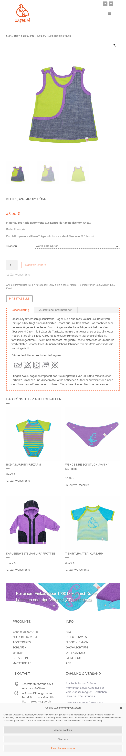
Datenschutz (75, 652)
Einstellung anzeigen (63, 748)
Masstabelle (22, 663)
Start (8, 35)
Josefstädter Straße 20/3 (37, 684)
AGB (68, 663)
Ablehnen (63, 739)
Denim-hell (108, 285)
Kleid (9, 288)
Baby (98, 285)
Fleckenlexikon (77, 642)
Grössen (11, 246)
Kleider (41, 35)
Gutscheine (21, 658)
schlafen (19, 647)
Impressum (73, 658)
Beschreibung (20, 309)
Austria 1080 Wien (33, 688)
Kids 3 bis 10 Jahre (25, 637)
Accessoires (22, 642)
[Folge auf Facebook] (105, 3)
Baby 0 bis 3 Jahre (24, 35)
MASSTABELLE (19, 298)
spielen (18, 652)
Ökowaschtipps (77, 647)
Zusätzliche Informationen (56, 309)
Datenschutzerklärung (92, 721)
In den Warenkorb (35, 265)
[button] (121, 708)
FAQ (68, 631)
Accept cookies (63, 730)
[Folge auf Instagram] (111, 3)
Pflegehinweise (77, 637)
